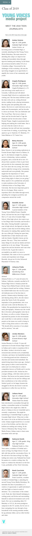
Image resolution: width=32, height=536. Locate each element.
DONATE (14, 533)
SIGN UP (10, 533)
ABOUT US (4, 533)
